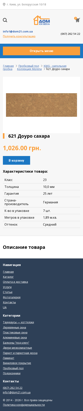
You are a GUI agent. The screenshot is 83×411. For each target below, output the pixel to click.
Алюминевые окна (15, 337)
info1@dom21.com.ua (18, 31)
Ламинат (8, 358)
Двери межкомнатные (17, 348)
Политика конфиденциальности (24, 405)
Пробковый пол (28, 66)
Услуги (7, 287)
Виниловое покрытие (17, 363)
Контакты (9, 302)
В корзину (16, 160)
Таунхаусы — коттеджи (18, 322)
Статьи (7, 292)
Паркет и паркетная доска (20, 353)
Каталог (8, 277)
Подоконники (11, 373)
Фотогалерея (11, 297)
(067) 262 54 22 (70, 33)
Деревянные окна (14, 327)
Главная (8, 66)
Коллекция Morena (29, 69)
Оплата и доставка (15, 282)
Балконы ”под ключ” (16, 342)
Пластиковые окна (15, 332)
